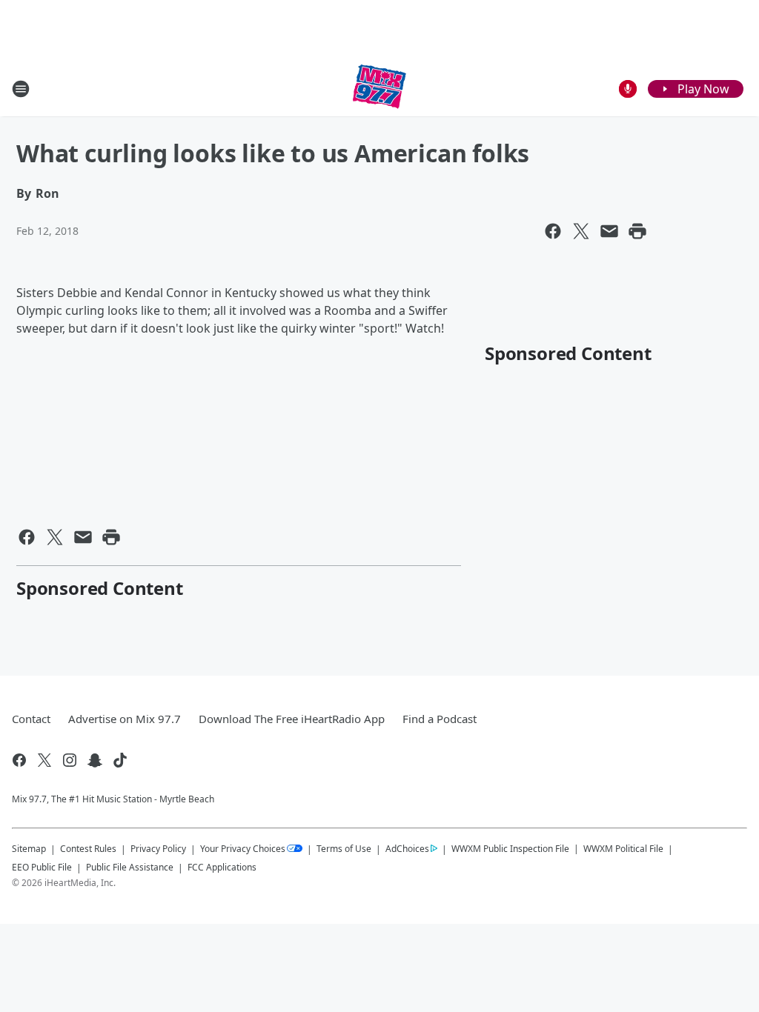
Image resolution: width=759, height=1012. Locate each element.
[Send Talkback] (628, 89)
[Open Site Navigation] (21, 89)
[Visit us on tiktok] (120, 760)
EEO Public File (42, 867)
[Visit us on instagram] (70, 760)
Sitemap (29, 848)
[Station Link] (379, 88)
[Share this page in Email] (609, 231)
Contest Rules (88, 848)
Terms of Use (343, 848)
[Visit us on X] (44, 760)
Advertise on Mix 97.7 (124, 718)
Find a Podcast (439, 718)
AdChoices (407, 848)
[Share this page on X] (581, 231)
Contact (31, 718)
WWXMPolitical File (623, 848)
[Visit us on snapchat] (95, 760)
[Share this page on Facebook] (553, 231)
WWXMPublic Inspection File (510, 848)
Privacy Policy (158, 848)
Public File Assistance (129, 867)
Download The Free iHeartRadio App (292, 718)
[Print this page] (637, 231)
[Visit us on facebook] (19, 760)
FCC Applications (222, 867)
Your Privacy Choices (242, 848)
